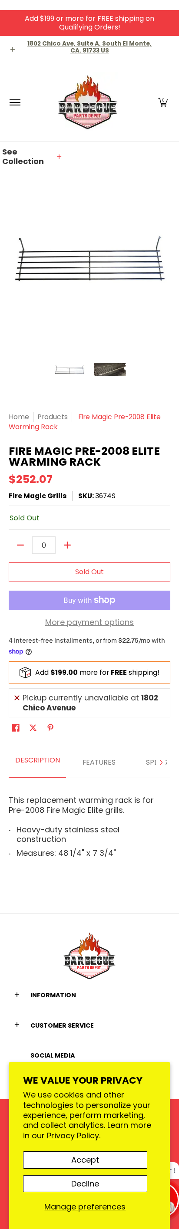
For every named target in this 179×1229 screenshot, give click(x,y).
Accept (85, 1159)
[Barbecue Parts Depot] (88, 102)
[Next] (160, 762)
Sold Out (89, 572)
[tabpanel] (89, 824)
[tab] (37, 763)
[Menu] (14, 102)
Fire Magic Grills (37, 496)
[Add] (67, 545)
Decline (85, 1183)
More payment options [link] (89, 623)
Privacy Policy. (73, 1135)
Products (52, 417)
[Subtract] (20, 545)
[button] (163, 102)
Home (19, 417)
